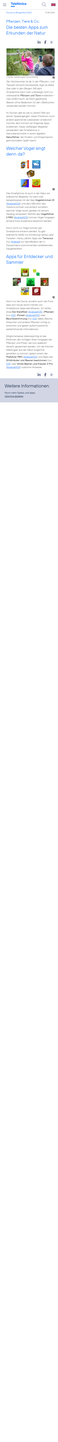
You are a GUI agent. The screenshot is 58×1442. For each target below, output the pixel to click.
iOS (18, 203)
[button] (39, 42)
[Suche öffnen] (44, 4)
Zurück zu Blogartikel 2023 (19, 12)
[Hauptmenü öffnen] (4, 4)
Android (11, 203)
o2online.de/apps (14, 396)
